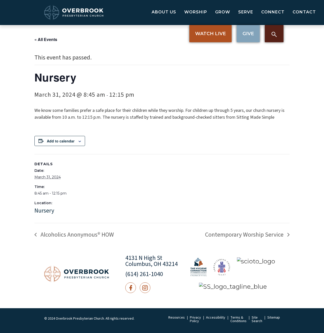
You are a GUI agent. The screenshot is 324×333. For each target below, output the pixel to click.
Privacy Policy (195, 319)
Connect (273, 12)
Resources (176, 317)
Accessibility (215, 317)
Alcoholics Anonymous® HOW (76, 234)
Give (248, 33)
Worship (195, 12)
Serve (245, 12)
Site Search (257, 319)
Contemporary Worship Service (245, 234)
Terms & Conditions (238, 319)
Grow (222, 12)
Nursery (44, 210)
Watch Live (210, 33)
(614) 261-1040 (144, 274)
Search (274, 33)
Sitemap (273, 317)
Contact (304, 12)
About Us (164, 12)
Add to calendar (60, 140)
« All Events (45, 39)
